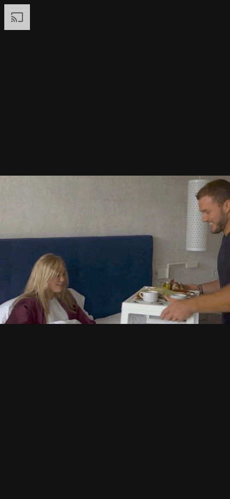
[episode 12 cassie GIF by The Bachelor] (115, 249)
